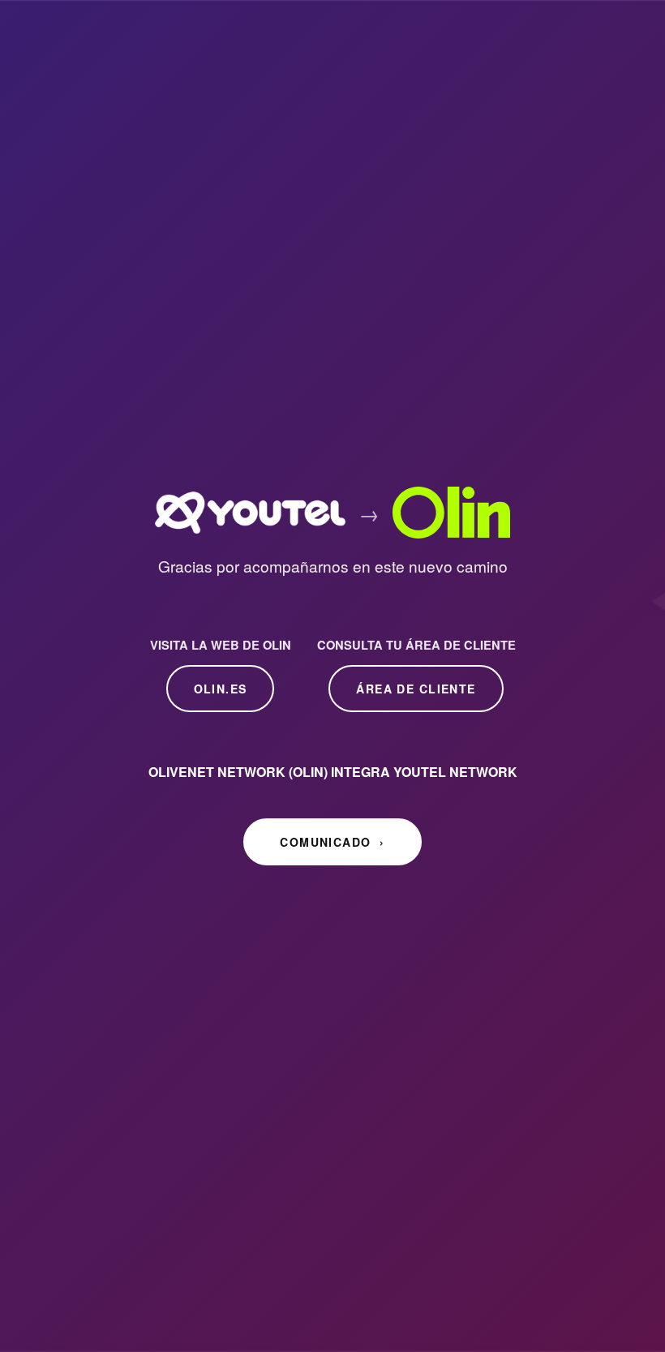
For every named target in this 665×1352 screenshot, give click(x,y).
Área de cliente (415, 688)
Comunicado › (332, 842)
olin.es (220, 688)
